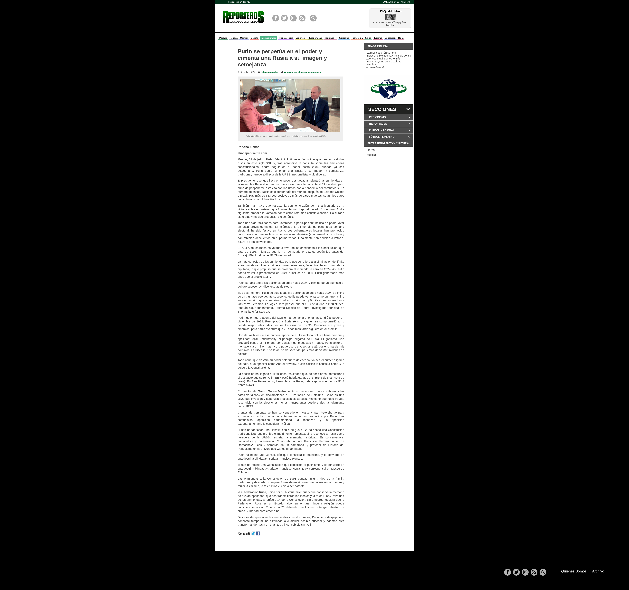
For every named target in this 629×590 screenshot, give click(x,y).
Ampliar (390, 25)
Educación (390, 38)
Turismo (378, 38)
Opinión (244, 38)
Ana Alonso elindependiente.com (302, 72)
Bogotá (254, 38)
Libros (371, 150)
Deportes (300, 38)
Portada (223, 38)
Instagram (293, 18)
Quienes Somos (391, 2)
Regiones (329, 38)
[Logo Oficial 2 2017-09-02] (388, 89)
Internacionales (268, 38)
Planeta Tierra (286, 38)
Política (234, 38)
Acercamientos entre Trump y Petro (390, 22)
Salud (368, 38)
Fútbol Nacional (382, 130)
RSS (302, 18)
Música (371, 154)
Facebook (275, 18)
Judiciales (344, 38)
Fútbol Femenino (381, 136)
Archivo (405, 2)
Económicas (315, 38)
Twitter (284, 18)
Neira (400, 38)
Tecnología (357, 38)
